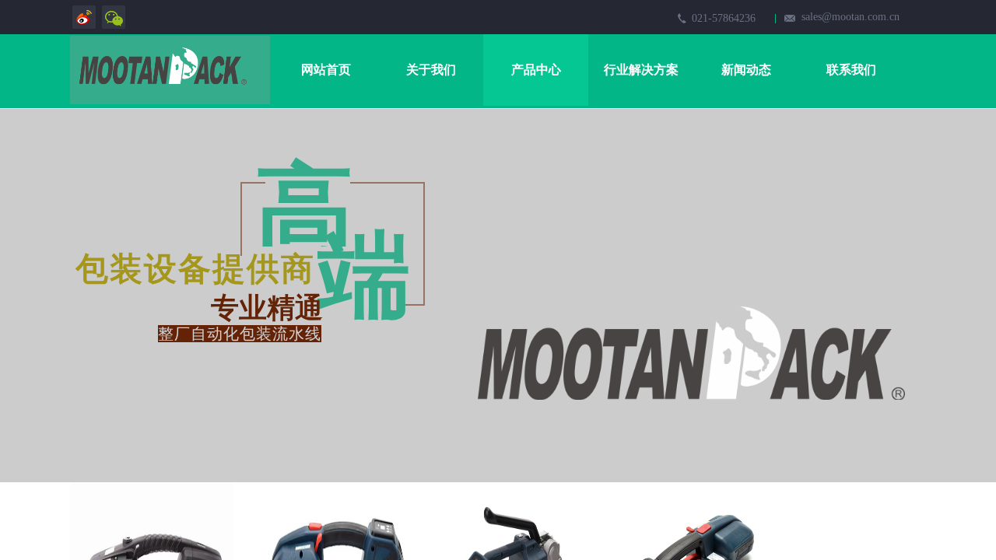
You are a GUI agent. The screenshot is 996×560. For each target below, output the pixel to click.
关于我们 (431, 69)
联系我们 (851, 69)
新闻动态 (746, 69)
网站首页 (326, 69)
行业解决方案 (641, 69)
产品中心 (536, 69)
